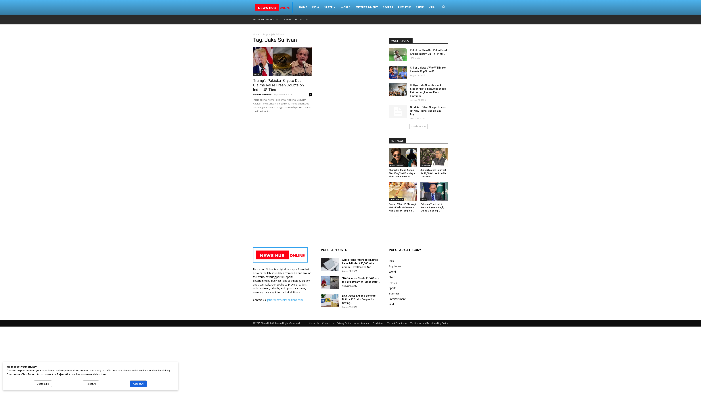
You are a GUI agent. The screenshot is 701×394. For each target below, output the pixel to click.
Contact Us (328, 323)
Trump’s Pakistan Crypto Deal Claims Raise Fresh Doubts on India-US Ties (278, 85)
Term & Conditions (397, 323)
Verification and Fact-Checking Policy (429, 323)
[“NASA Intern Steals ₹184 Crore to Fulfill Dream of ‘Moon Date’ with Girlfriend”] (330, 282)
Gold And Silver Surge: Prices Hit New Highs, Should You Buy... (428, 111)
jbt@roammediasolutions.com (285, 300)
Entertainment (366, 7)
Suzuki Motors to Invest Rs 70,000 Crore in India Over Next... (433, 173)
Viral (432, 7)
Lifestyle (404, 7)
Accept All (138, 383)
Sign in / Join (290, 19)
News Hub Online (262, 94)
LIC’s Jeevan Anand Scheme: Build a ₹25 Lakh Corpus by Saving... (359, 299)
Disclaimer (378, 323)
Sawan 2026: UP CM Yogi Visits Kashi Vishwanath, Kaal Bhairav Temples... (402, 207)
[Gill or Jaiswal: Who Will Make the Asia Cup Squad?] (398, 72)
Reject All (91, 383)
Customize (43, 383)
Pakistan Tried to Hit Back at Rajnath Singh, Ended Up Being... (432, 207)
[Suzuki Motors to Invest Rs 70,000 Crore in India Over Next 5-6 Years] (434, 157)
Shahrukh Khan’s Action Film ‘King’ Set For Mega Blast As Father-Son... (402, 173)
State (328, 7)
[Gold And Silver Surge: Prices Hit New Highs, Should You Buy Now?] (398, 111)
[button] (443, 7)
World (345, 7)
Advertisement (361, 323)
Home (303, 7)
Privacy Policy (344, 323)
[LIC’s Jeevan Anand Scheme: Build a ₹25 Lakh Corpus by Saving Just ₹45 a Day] (330, 300)
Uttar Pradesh (396, 199)
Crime (420, 7)
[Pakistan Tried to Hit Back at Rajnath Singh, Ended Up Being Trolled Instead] (434, 191)
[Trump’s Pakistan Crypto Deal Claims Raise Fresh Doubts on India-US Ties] (282, 61)
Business (426, 165)
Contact (305, 19)
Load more (417, 126)
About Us (314, 323)
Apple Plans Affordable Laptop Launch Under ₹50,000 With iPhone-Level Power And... (360, 263)
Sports (388, 7)
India (315, 7)
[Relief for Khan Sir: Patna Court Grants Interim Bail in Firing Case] (398, 54)
